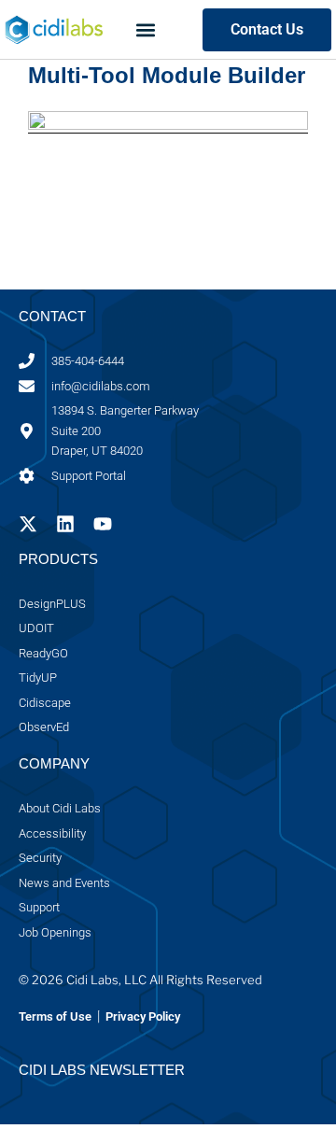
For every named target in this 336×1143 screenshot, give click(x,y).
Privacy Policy (141, 1016)
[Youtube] (102, 524)
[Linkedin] (65, 524)
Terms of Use (55, 1016)
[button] (145, 29)
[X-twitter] (28, 524)
